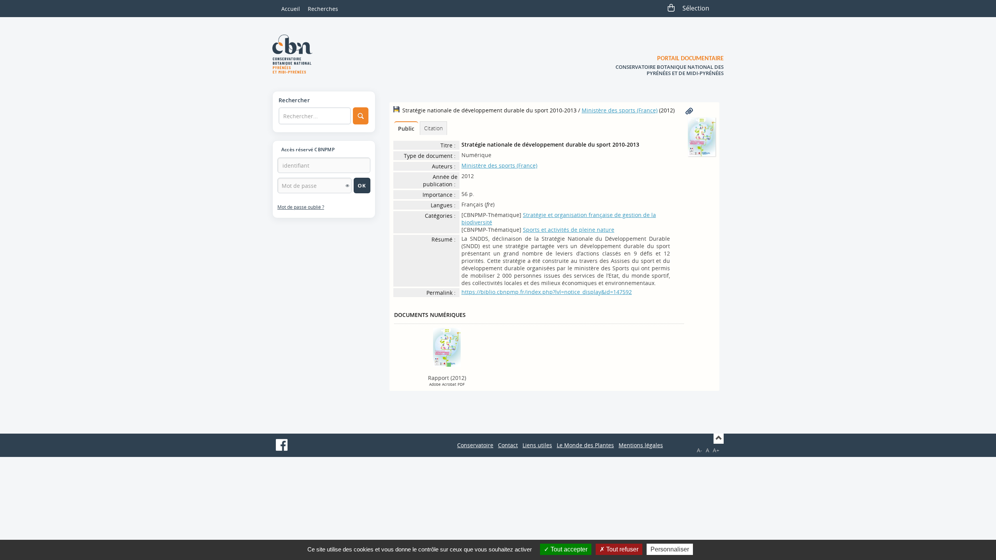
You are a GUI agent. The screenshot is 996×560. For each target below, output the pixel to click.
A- (699, 450)
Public (406, 128)
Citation (433, 128)
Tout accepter (568, 549)
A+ (716, 450)
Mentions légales (641, 445)
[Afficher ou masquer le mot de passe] (347, 185)
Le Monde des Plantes (585, 445)
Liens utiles (537, 445)
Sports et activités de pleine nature (568, 229)
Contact (508, 445)
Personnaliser (670, 549)
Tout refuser (621, 549)
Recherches (323, 8)
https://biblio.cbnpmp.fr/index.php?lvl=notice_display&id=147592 (546, 292)
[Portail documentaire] (295, 54)
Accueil (290, 8)
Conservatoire (475, 445)
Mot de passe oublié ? (300, 207)
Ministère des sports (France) (620, 110)
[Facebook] (281, 445)
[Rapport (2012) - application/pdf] (447, 346)
